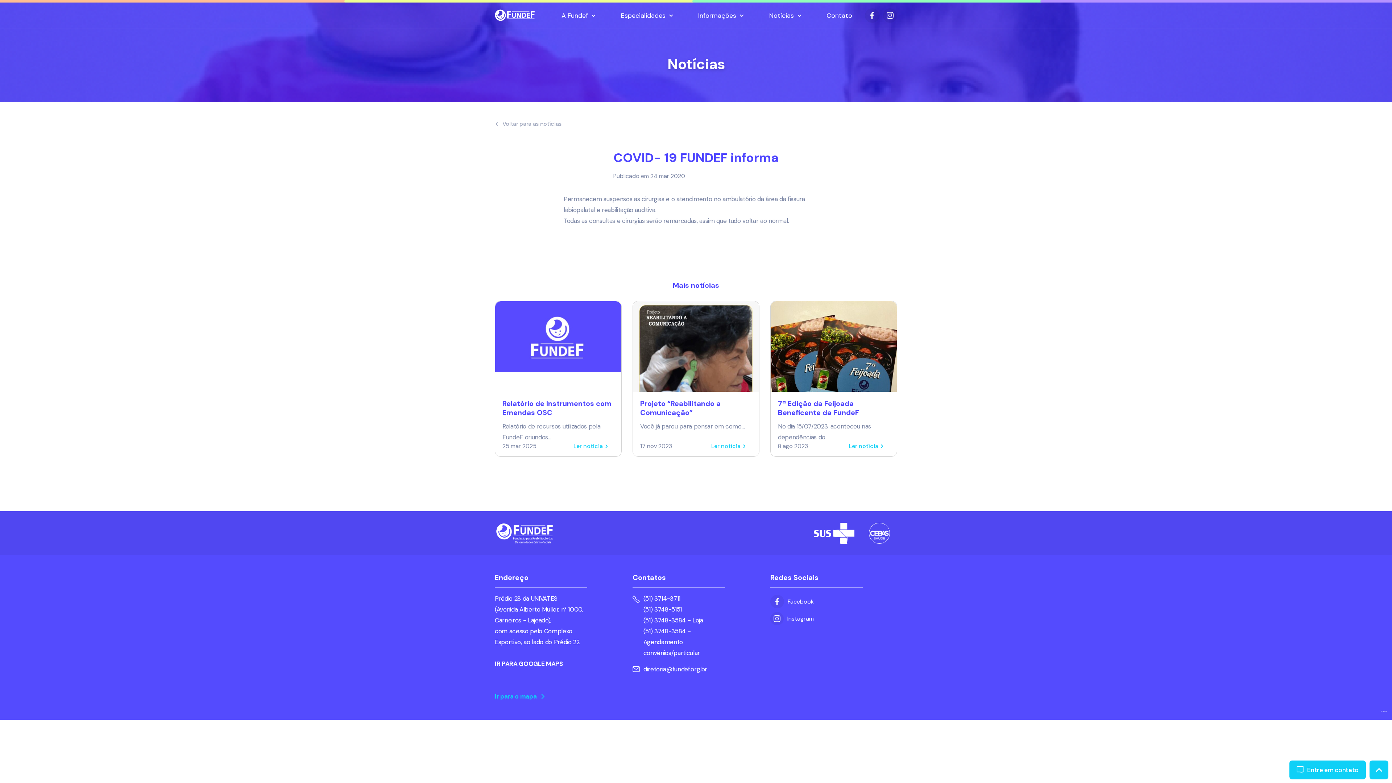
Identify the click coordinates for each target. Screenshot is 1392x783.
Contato (839, 15)
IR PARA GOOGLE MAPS (529, 664)
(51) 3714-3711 (661, 598)
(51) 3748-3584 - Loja (673, 620)
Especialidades (643, 15)
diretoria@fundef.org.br (675, 669)
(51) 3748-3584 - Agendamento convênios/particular (671, 642)
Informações (717, 15)
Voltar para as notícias (532, 124)
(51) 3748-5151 (662, 609)
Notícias (781, 15)
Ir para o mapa (515, 696)
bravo (1383, 711)
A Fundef (575, 15)
